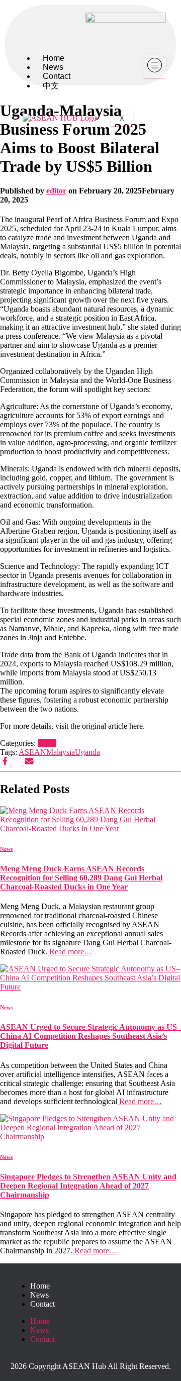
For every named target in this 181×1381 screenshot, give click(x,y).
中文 (51, 85)
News (47, 743)
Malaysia (60, 752)
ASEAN (32, 752)
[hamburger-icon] (154, 66)
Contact (42, 1304)
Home (40, 1285)
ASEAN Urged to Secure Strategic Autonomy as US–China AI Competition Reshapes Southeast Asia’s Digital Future (90, 1036)
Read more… (69, 951)
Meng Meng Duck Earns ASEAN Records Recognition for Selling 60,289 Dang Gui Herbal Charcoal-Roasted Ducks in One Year (81, 877)
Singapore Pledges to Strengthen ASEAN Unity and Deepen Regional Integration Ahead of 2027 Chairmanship (88, 1185)
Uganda (87, 752)
